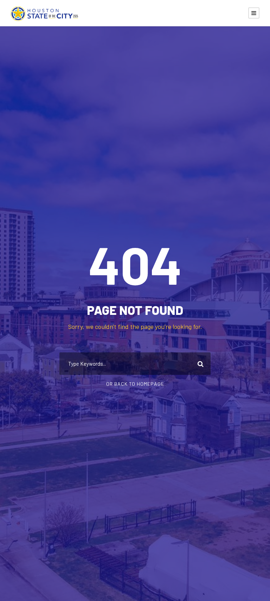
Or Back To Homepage (135, 384)
